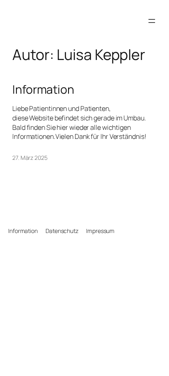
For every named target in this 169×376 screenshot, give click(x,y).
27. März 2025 (30, 157)
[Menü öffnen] (152, 21)
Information (43, 89)
